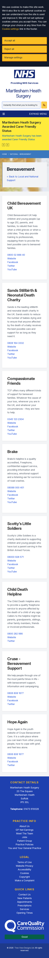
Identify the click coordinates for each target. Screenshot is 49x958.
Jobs (24, 837)
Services (24, 909)
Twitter (11, 265)
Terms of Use (24, 862)
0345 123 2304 (15, 419)
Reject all (9, 49)
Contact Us (24, 894)
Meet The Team (24, 833)
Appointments (24, 901)
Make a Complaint (24, 880)
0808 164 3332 (15, 343)
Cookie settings (10, 29)
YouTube (12, 269)
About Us (24, 826)
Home (4, 154)
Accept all (9, 40)
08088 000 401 (15, 487)
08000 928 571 (15, 557)
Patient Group (24, 840)
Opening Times (24, 912)
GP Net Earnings (24, 829)
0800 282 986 (15, 633)
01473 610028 (31, 809)
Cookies (24, 873)
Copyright (24, 876)
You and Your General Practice (24, 848)
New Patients (24, 898)
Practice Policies (24, 844)
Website (11, 258)
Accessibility (24, 869)
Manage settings (13, 57)
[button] (3, 144)
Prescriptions (24, 905)
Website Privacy (24, 865)
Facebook (12, 262)
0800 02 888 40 (16, 254)
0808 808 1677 (15, 693)
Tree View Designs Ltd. (24, 948)
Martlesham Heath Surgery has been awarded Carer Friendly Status (21, 137)
